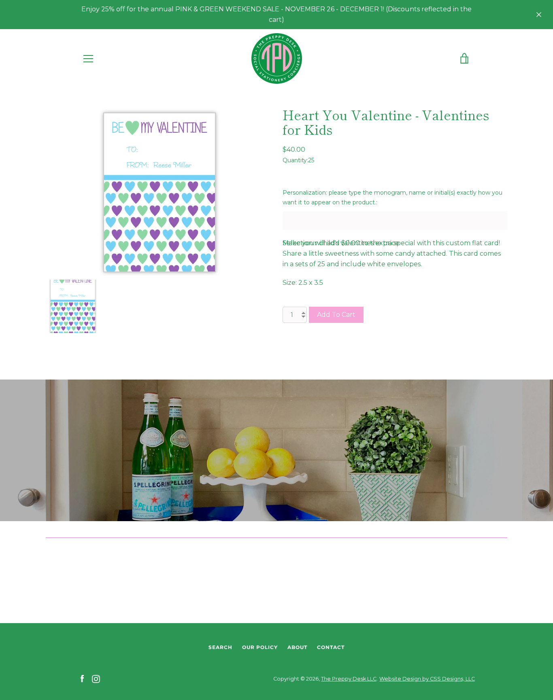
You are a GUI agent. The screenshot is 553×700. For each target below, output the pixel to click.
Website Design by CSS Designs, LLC (427, 679)
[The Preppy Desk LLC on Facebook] (82, 678)
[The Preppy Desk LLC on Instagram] (96, 678)
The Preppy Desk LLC (348, 679)
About (297, 647)
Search (220, 647)
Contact (331, 647)
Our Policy (260, 647)
